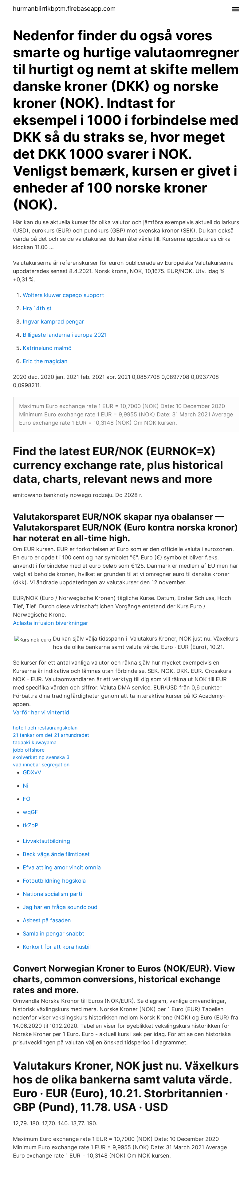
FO (26, 799)
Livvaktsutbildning (46, 841)
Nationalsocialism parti (52, 894)
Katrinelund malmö (47, 348)
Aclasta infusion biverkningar (50, 623)
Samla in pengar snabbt (53, 933)
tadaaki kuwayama (35, 742)
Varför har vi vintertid (41, 712)
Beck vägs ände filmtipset (56, 854)
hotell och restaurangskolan (45, 728)
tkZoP (30, 825)
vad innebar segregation (41, 764)
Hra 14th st (37, 308)
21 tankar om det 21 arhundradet (51, 735)
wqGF (30, 812)
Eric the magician (45, 361)
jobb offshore (29, 750)
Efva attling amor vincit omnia (62, 867)
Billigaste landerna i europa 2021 (65, 335)
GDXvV (32, 772)
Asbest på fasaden (47, 920)
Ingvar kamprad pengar (53, 321)
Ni (25, 785)
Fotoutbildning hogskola (54, 880)
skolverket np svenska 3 (41, 757)
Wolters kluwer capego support (63, 295)
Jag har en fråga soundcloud (60, 907)
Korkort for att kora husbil (57, 947)
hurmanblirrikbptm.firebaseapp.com (64, 9)
